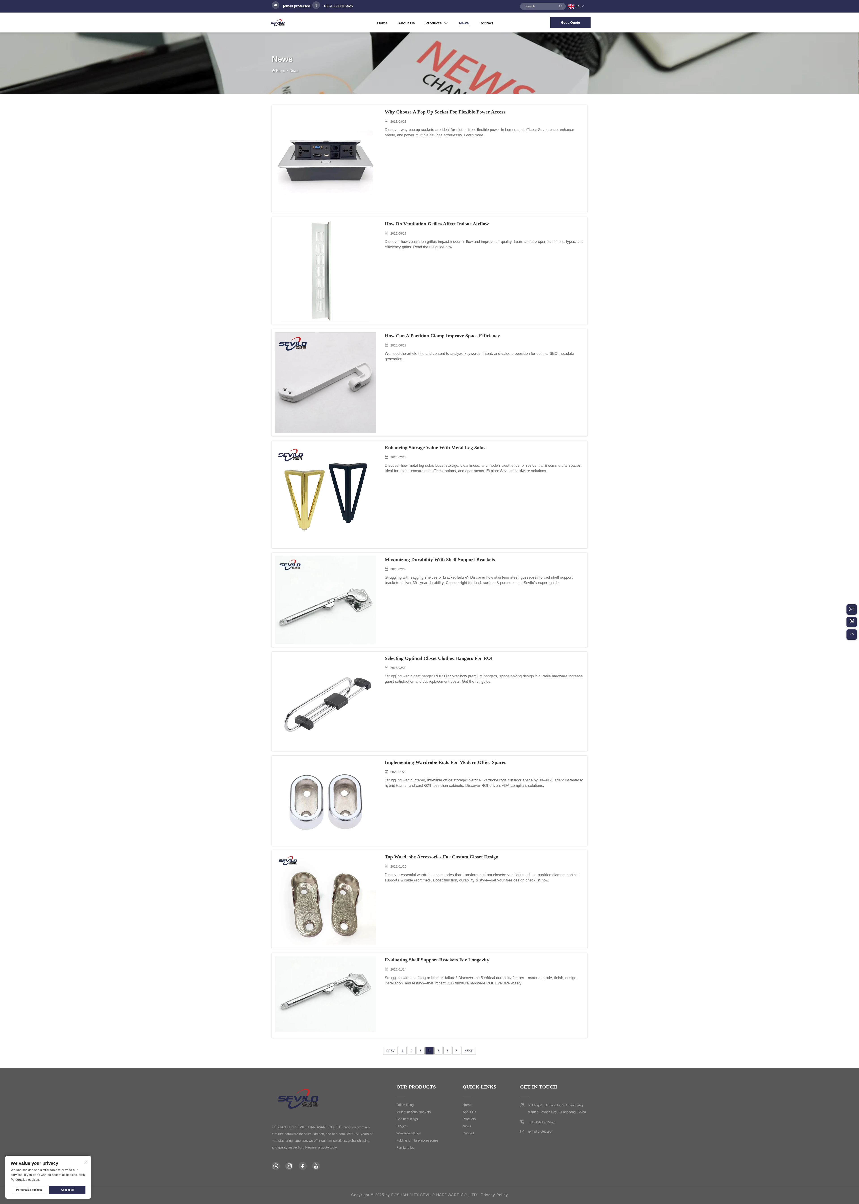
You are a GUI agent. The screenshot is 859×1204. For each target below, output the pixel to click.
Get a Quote (570, 22)
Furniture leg (405, 1147)
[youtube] (316, 1166)
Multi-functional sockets (413, 1112)
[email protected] (297, 6)
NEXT (468, 1050)
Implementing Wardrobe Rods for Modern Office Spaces (445, 762)
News (464, 23)
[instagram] (289, 1166)
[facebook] (303, 1166)
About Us (406, 23)
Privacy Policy (494, 1195)
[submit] (561, 6)
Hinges (401, 1126)
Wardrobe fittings (408, 1133)
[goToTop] (851, 634)
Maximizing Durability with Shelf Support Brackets (440, 559)
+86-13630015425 (541, 1122)
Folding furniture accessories (417, 1140)
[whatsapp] (851, 622)
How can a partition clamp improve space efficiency (442, 335)
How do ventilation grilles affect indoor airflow (437, 224)
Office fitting (405, 1105)
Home (382, 23)
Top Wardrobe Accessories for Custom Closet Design (441, 857)
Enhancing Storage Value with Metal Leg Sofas (435, 447)
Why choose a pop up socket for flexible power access (445, 112)
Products (433, 23)
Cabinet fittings (407, 1119)
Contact (486, 23)
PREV (390, 1050)
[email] (851, 609)
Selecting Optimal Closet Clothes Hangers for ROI (439, 658)
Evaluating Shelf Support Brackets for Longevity (437, 959)
